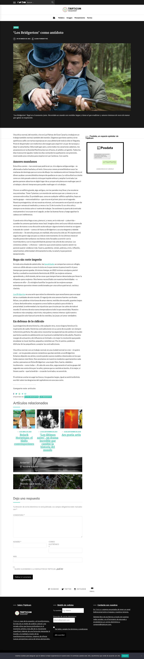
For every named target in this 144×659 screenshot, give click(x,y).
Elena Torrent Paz (41, 39)
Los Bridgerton (45, 397)
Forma (89, 18)
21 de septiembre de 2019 (48, 432)
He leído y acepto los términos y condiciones (71, 629)
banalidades (49, 264)
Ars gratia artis (71, 434)
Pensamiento (80, 18)
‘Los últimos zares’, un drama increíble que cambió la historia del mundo (47, 442)
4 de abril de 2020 (25, 432)
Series (16, 27)
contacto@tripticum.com (102, 624)
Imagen (69, 18)
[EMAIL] (25, 2)
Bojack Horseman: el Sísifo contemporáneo (24, 439)
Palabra (61, 18)
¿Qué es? (59, 569)
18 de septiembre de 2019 (72, 432)
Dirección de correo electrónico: (64, 616)
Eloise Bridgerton (31, 397)
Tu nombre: (57, 610)
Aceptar (125, 656)
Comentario (19, 515)
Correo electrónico (54, 544)
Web (15, 556)
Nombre (17, 542)
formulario (112, 619)
